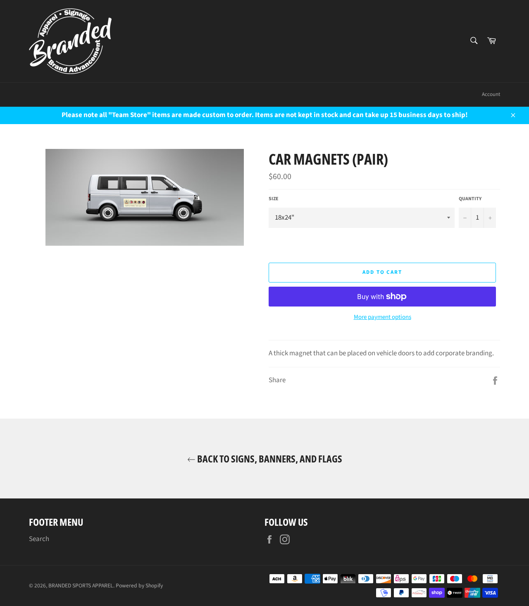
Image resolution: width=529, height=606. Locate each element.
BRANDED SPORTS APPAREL (80, 585)
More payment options (382, 317)
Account (491, 94)
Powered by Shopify (139, 585)
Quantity (470, 199)
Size (274, 199)
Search (39, 539)
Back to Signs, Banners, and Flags (268, 458)
